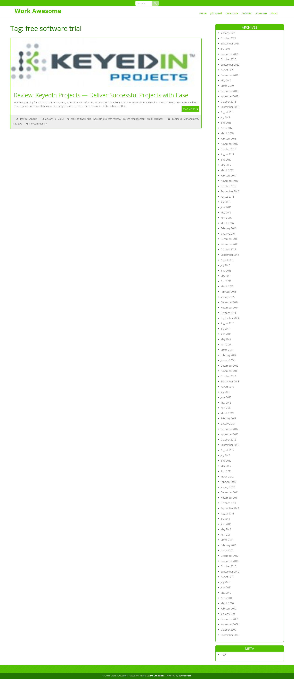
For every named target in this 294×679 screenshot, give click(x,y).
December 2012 (229, 429)
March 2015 (227, 286)
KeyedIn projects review (106, 118)
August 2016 (227, 196)
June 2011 (226, 524)
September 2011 (230, 508)
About (274, 13)
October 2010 (228, 566)
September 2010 (230, 571)
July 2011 (225, 518)
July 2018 (225, 117)
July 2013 (225, 392)
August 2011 (227, 513)
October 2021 (228, 38)
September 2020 (230, 64)
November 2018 (229, 96)
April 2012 (226, 471)
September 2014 (230, 318)
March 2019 (227, 85)
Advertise (261, 13)
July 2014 (225, 328)
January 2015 (228, 297)
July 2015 (225, 265)
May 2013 (226, 402)
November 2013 (229, 371)
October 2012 (228, 439)
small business (155, 118)
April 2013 (226, 408)
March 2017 (227, 170)
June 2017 (226, 159)
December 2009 (229, 619)
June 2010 (226, 587)
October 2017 (228, 149)
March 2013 (227, 413)
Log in (224, 654)
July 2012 (225, 455)
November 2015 (229, 244)
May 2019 (226, 80)
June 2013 (226, 397)
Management (190, 118)
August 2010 (227, 576)
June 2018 (226, 122)
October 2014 (228, 312)
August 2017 (227, 154)
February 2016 (228, 228)
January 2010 (228, 613)
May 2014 (226, 339)
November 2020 (229, 54)
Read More (189, 109)
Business (177, 118)
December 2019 (229, 75)
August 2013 (227, 386)
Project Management (134, 118)
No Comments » (38, 123)
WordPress (185, 675)
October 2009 (228, 629)
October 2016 (228, 186)
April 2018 (226, 128)
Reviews (17, 123)
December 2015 (229, 239)
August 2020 (227, 70)
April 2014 (226, 344)
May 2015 (226, 275)
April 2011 (226, 534)
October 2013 (228, 376)
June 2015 (226, 270)
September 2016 (230, 191)
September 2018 (230, 107)
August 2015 (227, 260)
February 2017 (228, 175)
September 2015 (230, 254)
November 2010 (229, 561)
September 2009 (230, 635)
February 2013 (228, 418)
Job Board (216, 13)
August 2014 (227, 323)
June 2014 (226, 334)
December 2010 (229, 555)
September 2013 (230, 381)
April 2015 (226, 281)
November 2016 (229, 180)
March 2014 (227, 349)
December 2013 (229, 365)
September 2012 (230, 444)
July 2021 (225, 48)
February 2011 (228, 545)
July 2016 (225, 202)
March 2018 (227, 133)
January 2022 (228, 33)
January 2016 (228, 233)
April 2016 (226, 217)
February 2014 (228, 355)
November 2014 (229, 307)
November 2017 (229, 143)
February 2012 (228, 481)
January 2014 (228, 360)
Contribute (232, 13)
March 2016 (227, 223)
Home (203, 13)
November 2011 (229, 497)
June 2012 (226, 460)
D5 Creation (157, 675)
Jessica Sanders (28, 118)
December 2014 (229, 302)
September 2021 (230, 43)
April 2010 (226, 598)
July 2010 (225, 582)
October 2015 (228, 249)
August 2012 (227, 450)
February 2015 (228, 291)
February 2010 (228, 608)
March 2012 (227, 476)
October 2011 (228, 503)
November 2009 (229, 624)
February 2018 (228, 138)
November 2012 (229, 434)
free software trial (81, 118)
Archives (247, 13)
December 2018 (229, 91)
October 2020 (228, 59)
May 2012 (226, 466)
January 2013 (228, 423)
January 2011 (228, 550)
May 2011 (226, 529)
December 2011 (229, 492)
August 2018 (227, 112)
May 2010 (226, 592)
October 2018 (228, 101)
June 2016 (226, 207)
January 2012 (228, 487)
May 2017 (226, 165)
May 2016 (226, 212)
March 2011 (227, 540)
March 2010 (227, 603)
